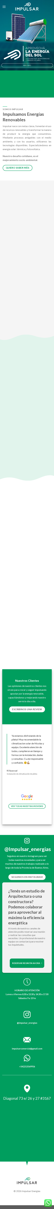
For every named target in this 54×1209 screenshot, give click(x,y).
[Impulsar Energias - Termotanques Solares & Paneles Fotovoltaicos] (27, 7)
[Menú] (4, 6)
